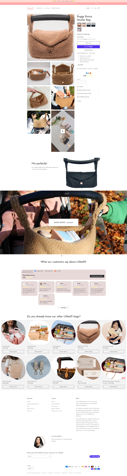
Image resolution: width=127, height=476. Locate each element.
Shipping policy (64, 472)
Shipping (85, 39)
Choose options (13, 351)
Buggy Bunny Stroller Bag (83, 346)
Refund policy (44, 472)
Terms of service (57, 472)
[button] (40, 8)
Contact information (77, 472)
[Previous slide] (58, 255)
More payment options (88, 49)
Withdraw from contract (57, 411)
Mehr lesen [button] (25, 293)
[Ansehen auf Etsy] (24, 284)
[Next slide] (68, 255)
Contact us (29, 411)
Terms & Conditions (56, 404)
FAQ (28, 406)
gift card (79, 381)
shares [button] (79, 101)
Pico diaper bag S (5, 346)
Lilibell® (31, 472)
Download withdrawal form (33, 404)
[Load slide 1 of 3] (62, 256)
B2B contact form (31, 408)
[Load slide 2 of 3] (63, 256)
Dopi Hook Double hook (57, 381)
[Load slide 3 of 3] (65, 256)
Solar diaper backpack (6, 381)
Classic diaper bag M (32, 346)
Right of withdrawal (56, 408)
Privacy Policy (55, 406)
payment (29, 401)
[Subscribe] (49, 456)
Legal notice (71, 472)
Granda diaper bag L (57, 346)
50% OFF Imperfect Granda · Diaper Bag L (111, 381)
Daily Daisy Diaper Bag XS (108, 346)
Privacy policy (50, 472)
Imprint (53, 401)
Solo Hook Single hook (32, 381)
